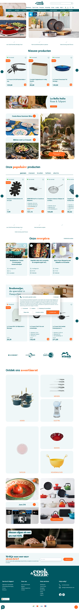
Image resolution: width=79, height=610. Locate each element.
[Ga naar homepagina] (39, 3)
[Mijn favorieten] (70, 7)
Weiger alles (26, 312)
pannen (23, 173)
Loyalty (57, 7)
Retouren (4, 589)
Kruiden (40, 173)
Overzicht (56, 297)
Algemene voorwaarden (7, 584)
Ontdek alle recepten (68, 238)
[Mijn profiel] (68, 7)
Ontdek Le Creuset (57, 519)
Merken (23, 586)
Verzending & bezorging (7, 586)
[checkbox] (24, 308)
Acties (52, 7)
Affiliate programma (25, 588)
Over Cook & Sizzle (25, 584)
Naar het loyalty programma (57, 154)
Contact (23, 589)
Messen (32, 173)
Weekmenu (28, 7)
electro (56, 173)
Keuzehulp (47, 7)
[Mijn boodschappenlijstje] (65, 7)
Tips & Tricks (35, 7)
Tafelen (48, 173)
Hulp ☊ (61, 7)
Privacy (4, 588)
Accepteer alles (53, 312)
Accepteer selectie (40, 312)
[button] (77, 70)
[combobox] (61, 3)
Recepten (42, 7)
